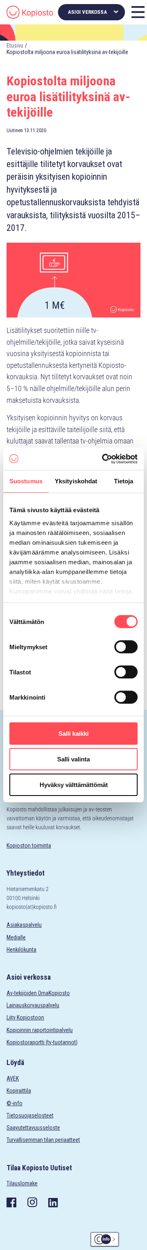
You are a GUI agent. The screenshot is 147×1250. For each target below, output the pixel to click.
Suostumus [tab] (25, 481)
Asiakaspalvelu (24, 925)
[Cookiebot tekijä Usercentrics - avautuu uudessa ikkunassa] (104, 459)
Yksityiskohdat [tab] (76, 481)
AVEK (13, 1078)
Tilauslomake (22, 1183)
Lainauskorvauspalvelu (33, 1005)
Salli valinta (73, 759)
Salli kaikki (73, 733)
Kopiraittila (19, 1090)
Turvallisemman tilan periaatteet (43, 1140)
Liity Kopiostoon (25, 1017)
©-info (14, 1103)
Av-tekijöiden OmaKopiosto (38, 993)
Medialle (16, 937)
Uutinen (15, 130)
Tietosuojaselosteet (30, 1115)
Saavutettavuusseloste (33, 1127)
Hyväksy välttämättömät (74, 784)
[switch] (126, 646)
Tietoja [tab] (124, 481)
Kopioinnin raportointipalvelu (40, 1030)
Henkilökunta (21, 949)
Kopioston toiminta (29, 845)
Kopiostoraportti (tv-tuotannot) (42, 1042)
